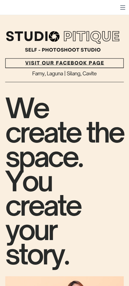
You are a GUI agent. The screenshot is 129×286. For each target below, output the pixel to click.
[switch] (122, 7)
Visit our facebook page (64, 63)
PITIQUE (91, 36)
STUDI (27, 36)
